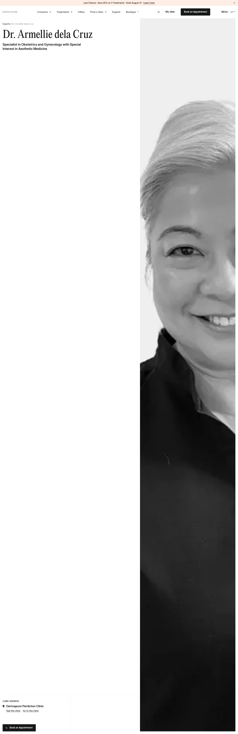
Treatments (63, 12)
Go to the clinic (31, 710)
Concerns (42, 12)
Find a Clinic (96, 12)
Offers (81, 12)
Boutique (131, 12)
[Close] (234, 3)
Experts (116, 12)
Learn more (149, 3)
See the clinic (13, 710)
